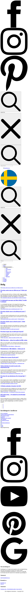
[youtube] (14, 509)
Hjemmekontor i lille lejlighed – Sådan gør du (13, 348)
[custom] (14, 90)
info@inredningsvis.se (5, 577)
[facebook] (14, 27)
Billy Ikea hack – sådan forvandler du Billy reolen (14, 340)
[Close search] (11, 129)
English (4, 281)
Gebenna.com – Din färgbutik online (8, 589)
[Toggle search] (11, 102)
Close (5, 264)
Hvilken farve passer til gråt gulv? (10, 357)
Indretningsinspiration (8, 267)
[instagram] (14, 54)
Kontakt (4, 279)
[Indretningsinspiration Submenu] (12, 267)
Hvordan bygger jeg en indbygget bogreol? (12, 331)
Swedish (5, 280)
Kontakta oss (3, 582)
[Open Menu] (1, 262)
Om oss (2, 584)
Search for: (3, 112)
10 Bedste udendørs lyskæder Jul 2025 (11, 386)
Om (4, 277)
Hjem (4, 265)
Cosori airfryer (19, 589)
